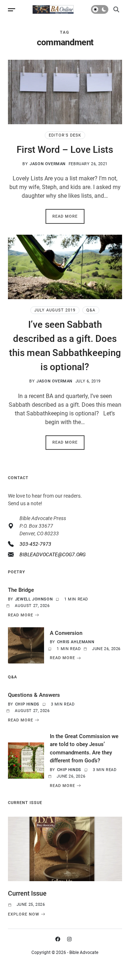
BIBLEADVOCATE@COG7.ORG (53, 554)
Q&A (90, 310)
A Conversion (66, 633)
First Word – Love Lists (65, 149)
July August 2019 (54, 310)
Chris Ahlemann (75, 642)
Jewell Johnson (34, 599)
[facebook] (59, 939)
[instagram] (70, 939)
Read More (65, 216)
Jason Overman (48, 164)
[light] (99, 9)
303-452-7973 (35, 544)
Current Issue (27, 893)
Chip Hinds (27, 704)
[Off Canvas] (11, 9)
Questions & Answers (34, 695)
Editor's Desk (65, 135)
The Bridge (21, 590)
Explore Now (23, 914)
